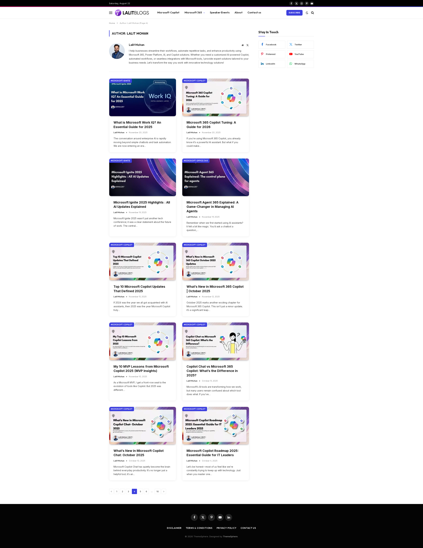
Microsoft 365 (193, 12)
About (238, 12)
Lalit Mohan (136, 44)
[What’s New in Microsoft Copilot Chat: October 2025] (142, 425)
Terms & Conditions (199, 528)
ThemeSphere (230, 536)
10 (157, 491)
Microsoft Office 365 (196, 161)
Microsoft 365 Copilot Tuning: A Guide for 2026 (211, 125)
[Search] (312, 12)
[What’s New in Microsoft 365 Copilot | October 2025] (215, 261)
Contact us (254, 12)
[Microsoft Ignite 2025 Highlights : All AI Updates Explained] (142, 177)
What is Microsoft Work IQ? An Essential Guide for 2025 (137, 125)
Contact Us (248, 528)
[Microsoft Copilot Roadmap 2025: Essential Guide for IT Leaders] (215, 425)
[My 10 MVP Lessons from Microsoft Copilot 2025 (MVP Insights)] (142, 341)
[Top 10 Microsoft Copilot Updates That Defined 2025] (142, 261)
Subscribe (294, 12)
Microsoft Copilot (168, 12)
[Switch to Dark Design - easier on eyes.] (307, 12)
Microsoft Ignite (120, 81)
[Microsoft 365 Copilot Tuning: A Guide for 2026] (215, 97)
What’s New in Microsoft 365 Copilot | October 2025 (215, 289)
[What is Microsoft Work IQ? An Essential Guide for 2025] (142, 97)
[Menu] (110, 12)
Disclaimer (174, 528)
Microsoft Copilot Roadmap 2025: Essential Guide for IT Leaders (213, 453)
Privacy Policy (226, 528)
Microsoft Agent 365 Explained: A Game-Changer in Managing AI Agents (212, 207)
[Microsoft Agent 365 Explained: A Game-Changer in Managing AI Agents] (215, 177)
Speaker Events (220, 12)
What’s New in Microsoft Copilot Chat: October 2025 (139, 453)
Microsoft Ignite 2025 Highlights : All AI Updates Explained (142, 205)
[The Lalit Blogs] (132, 13)
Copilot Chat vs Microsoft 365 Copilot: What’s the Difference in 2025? (212, 371)
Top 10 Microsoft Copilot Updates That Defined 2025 (139, 289)
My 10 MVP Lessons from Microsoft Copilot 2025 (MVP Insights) (141, 369)
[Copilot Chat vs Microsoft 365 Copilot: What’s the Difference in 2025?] (215, 341)
